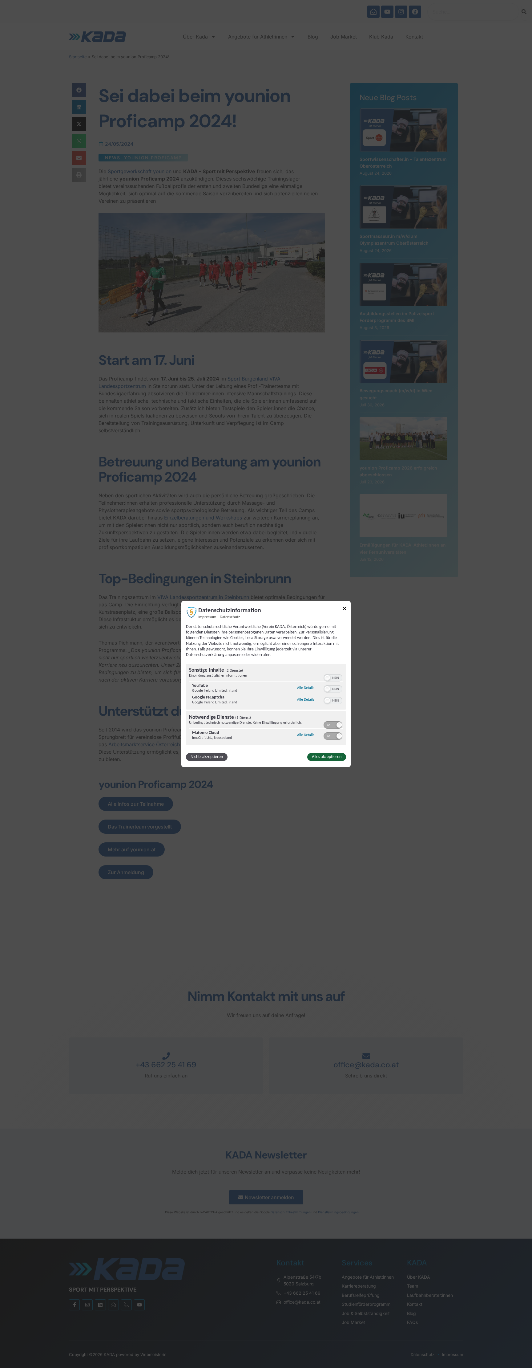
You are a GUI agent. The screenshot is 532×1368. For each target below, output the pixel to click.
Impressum (207, 617)
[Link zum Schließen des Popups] (344, 609)
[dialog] (266, 684)
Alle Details (305, 688)
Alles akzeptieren (326, 757)
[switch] (333, 677)
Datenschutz (230, 617)
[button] (327, 678)
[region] (266, 705)
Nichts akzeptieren (207, 757)
